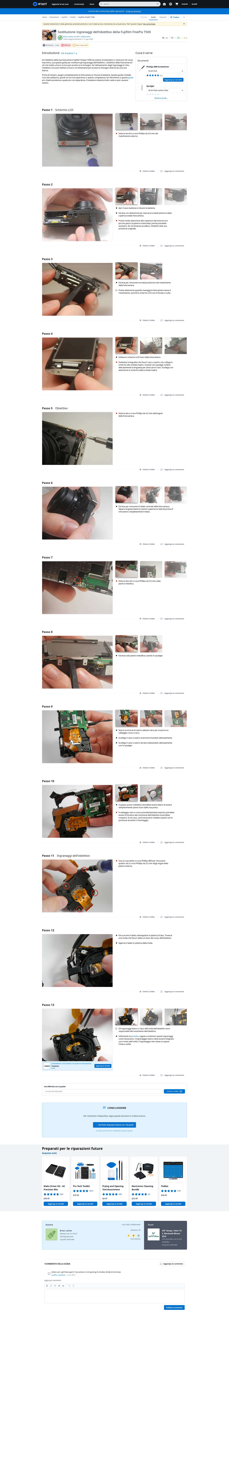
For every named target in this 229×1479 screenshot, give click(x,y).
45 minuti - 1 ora (52, 45)
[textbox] (114, 1296)
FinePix (73, 17)
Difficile (67, 45)
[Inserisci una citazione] (63, 1285)
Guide (153, 17)
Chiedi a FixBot (149, 171)
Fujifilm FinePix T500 (86, 17)
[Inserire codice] (55, 1285)
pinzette (135, 1036)
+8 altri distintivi (135, 1239)
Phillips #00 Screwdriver (157, 66)
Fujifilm (65, 17)
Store (92, 4)
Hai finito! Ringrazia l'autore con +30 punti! (115, 1125)
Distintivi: (136, 1230)
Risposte (163, 17)
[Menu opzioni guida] (184, 17)
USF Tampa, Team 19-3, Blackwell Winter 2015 (172, 1233)
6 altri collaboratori (83, 36)
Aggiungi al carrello (173, 79)
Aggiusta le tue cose (60, 4)
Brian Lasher (68, 36)
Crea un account (133, 11)
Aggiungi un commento (172, 181)
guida (130, 77)
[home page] (40, 4)
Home (44, 17)
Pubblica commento (174, 1307)
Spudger (150, 86)
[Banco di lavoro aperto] (164, 4)
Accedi (194, 4)
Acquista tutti (49, 1153)
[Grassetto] (47, 1285)
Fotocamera (54, 17)
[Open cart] (176, 4)
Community (79, 4)
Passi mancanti (81, 45)
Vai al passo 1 (68, 53)
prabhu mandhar (58, 1275)
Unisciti (185, 4)
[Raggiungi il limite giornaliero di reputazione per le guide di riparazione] (133, 1236)
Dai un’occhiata (149, 24)
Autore (49, 1224)
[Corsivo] (51, 1285)
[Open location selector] (170, 4)
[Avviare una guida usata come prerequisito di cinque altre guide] (128, 1236)
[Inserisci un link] (59, 1285)
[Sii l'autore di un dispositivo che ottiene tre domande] (139, 1236)
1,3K (166, 38)
